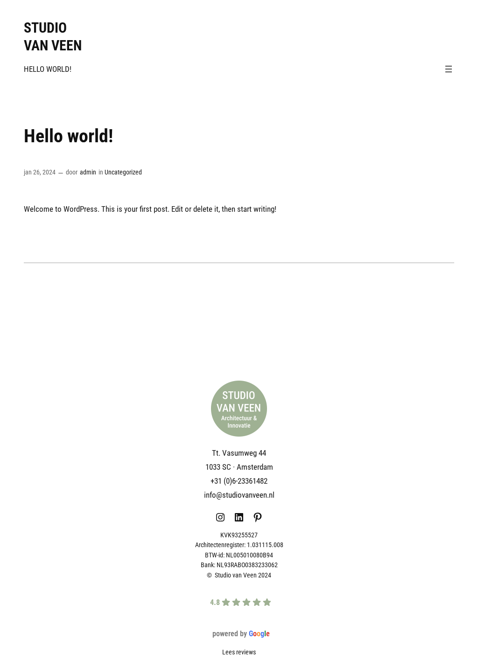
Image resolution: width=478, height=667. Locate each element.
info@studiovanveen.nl (239, 495)
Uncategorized (123, 172)
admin (88, 172)
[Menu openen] (448, 69)
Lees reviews (239, 652)
